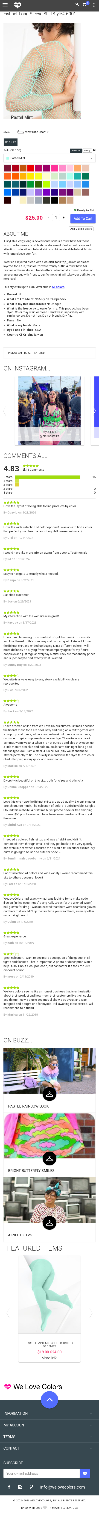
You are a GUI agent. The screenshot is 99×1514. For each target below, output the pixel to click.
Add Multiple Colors (81, 228)
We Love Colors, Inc (43, 1500)
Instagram (15, 352)
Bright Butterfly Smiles (31, 1171)
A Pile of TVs (20, 1235)
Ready (87, 150)
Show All (76, 150)
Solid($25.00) (12, 150)
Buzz (27, 352)
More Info (50, 1358)
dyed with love (31, 1507)
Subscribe (13, 1463)
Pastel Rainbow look (28, 1106)
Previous (6, 411)
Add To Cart (83, 218)
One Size (10, 142)
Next (93, 411)
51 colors (58, 287)
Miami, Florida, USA (65, 1507)
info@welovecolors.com (62, 1487)
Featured (39, 352)
